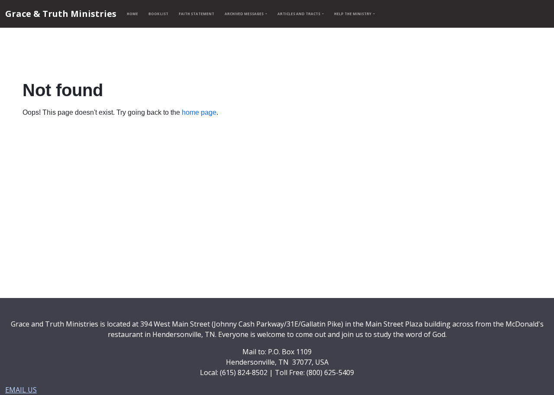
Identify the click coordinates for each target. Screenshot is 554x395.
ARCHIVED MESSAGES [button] (244, 13)
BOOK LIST (158, 13)
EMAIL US (21, 390)
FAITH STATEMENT (196, 13)
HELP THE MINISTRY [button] (353, 13)
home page (199, 112)
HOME (132, 13)
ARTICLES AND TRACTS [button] (299, 13)
